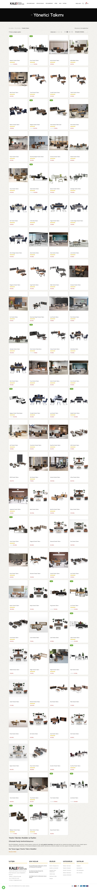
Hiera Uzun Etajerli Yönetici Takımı (37, 317)
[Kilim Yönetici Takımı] (18, 367)
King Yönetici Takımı (54, 605)
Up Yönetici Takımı (74, 797)
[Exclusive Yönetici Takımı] (78, 271)
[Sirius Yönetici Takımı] (18, 175)
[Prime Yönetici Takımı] (18, 720)
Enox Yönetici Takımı (34, 60)
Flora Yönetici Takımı (74, 317)
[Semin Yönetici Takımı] (58, 367)
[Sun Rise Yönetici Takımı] (78, 752)
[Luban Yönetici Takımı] (78, 624)
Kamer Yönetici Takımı (14, 605)
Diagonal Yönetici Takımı (35, 541)
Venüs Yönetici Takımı (14, 156)
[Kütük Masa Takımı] (78, 335)
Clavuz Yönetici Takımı (54, 349)
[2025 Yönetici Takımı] (18, 464)
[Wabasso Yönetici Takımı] (18, 816)
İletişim (51, 878)
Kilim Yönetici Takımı (14, 381)
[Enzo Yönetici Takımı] (18, 560)
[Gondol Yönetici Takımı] (58, 79)
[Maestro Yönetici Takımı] (18, 47)
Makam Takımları (67, 865)
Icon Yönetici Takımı (74, 573)
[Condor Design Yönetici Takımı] (78, 207)
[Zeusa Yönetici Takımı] (58, 816)
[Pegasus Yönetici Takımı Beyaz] (18, 400)
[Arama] (83, 3)
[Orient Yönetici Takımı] (18, 688)
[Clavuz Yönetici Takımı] (58, 335)
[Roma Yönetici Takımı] (58, 47)
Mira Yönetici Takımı (74, 124)
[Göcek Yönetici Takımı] (58, 560)
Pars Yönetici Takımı (54, 701)
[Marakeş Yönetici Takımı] (18, 335)
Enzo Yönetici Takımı (14, 573)
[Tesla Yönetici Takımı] (38, 175)
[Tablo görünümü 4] (67, 32)
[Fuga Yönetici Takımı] (38, 271)
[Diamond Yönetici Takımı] (58, 528)
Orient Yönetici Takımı (14, 701)
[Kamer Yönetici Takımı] (18, 592)
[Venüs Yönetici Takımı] (18, 143)
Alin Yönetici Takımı (34, 477)
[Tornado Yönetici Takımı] (38, 400)
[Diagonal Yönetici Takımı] (38, 528)
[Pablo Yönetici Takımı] (58, 271)
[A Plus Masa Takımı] (38, 207)
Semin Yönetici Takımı (54, 381)
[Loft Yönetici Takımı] (18, 432)
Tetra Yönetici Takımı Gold (55, 124)
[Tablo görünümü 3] (65, 32)
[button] (3, 887)
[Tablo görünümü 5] (69, 32)
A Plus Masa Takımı (34, 220)
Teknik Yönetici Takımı (75, 92)
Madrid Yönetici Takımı (14, 669)
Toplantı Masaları (67, 868)
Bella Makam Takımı (74, 60)
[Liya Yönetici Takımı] (58, 303)
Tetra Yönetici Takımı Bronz (35, 349)
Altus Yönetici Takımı (54, 252)
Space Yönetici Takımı (14, 765)
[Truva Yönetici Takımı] (38, 367)
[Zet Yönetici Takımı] (18, 207)
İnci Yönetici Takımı (14, 317)
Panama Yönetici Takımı (35, 701)
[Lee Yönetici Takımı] (58, 400)
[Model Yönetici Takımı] (78, 400)
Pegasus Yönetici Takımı (35, 124)
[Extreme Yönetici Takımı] (58, 143)
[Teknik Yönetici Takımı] (78, 79)
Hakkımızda (52, 873)
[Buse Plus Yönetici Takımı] (58, 432)
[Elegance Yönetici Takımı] (18, 271)
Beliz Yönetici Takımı (14, 92)
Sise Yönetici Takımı (54, 733)
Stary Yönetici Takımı (34, 765)
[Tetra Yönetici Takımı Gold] (58, 111)
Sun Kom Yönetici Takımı (55, 765)
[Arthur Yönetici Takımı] (78, 464)
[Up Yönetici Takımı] (78, 784)
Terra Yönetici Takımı (14, 797)
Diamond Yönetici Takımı (55, 541)
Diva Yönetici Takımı (74, 541)
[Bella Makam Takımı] (78, 47)
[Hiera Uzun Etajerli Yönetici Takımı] (38, 303)
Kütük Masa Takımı (74, 349)
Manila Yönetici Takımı (75, 156)
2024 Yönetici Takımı (74, 445)
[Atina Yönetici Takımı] (38, 239)
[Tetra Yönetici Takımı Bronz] (38, 335)
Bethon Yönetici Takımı (14, 124)
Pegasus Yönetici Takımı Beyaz (16, 413)
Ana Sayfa (11, 28)
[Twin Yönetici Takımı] (58, 784)
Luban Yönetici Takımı (74, 637)
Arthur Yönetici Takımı (75, 477)
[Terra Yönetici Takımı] (18, 784)
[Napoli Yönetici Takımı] (58, 656)
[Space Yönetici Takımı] (18, 752)
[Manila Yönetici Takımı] (78, 143)
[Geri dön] (31, 15)
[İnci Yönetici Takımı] (18, 303)
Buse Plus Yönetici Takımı (55, 445)
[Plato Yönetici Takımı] (78, 688)
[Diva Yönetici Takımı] (78, 528)
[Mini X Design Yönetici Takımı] (18, 239)
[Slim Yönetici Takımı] (78, 720)
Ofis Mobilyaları (80, 870)
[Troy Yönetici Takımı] (38, 784)
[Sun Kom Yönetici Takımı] (58, 752)
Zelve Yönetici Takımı (34, 830)
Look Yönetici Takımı (54, 637)
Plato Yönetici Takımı (74, 701)
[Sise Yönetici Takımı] (58, 720)
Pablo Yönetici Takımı (54, 285)
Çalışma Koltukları (67, 874)
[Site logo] (17, 3)
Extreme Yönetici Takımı (55, 156)
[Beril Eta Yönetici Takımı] (58, 496)
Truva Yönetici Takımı (34, 381)
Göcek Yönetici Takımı (54, 573)
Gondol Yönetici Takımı (55, 92)
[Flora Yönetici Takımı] (78, 303)
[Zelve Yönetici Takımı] (38, 816)
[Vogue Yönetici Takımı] (58, 207)
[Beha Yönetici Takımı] (38, 496)
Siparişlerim (79, 868)
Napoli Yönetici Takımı (54, 669)
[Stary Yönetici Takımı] (38, 752)
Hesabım (79, 865)
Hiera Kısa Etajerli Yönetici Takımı (37, 156)
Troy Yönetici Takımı (34, 797)
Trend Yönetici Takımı (34, 92)
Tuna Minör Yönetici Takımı (35, 445)
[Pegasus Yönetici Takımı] (38, 111)
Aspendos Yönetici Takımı (15, 509)
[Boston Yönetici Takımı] (58, 175)
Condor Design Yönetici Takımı (76, 220)
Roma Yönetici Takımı (54, 60)
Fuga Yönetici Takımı (34, 285)
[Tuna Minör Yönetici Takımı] (38, 432)
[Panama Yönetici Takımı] (38, 688)
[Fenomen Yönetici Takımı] (38, 560)
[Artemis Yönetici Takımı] (58, 464)
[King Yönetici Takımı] (58, 592)
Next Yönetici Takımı (74, 669)
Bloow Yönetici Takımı (74, 509)
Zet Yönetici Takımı (14, 220)
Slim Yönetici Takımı (74, 733)
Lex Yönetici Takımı (74, 605)
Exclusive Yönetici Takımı (75, 285)
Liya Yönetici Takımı (54, 317)
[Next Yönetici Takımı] (78, 656)
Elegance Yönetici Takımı (15, 285)
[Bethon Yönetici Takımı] (18, 111)
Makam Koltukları (67, 872)
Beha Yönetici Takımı (34, 509)
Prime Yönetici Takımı (14, 733)
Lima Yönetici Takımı (74, 252)
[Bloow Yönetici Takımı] (78, 496)
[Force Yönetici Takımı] (78, 367)
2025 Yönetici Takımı (14, 477)
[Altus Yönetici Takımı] (58, 239)
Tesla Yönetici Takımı (34, 188)
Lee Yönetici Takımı (54, 413)
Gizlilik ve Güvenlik (54, 868)
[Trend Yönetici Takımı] (38, 79)
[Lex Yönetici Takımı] (78, 592)
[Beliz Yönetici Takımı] (18, 79)
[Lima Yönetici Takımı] (78, 239)
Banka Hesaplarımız (54, 865)
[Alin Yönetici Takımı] (38, 464)
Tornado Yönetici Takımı (35, 413)
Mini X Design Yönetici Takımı (16, 252)
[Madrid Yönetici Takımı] (18, 656)
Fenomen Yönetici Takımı (35, 573)
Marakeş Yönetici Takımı (15, 349)
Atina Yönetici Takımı (34, 252)
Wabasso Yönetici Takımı (15, 830)
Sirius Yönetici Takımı (14, 188)
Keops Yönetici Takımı (34, 605)
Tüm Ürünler (18, 28)
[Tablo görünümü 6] (72, 32)
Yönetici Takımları (67, 870)
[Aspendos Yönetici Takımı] (18, 496)
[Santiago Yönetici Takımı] (78, 175)
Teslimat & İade (53, 876)
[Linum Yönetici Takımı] (38, 624)
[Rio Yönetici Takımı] (38, 720)
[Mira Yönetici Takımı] (78, 111)
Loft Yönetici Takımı (14, 445)
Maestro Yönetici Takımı (15, 60)
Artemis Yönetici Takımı (55, 477)
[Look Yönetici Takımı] (58, 624)
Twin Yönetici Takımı (54, 797)
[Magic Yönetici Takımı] (38, 656)
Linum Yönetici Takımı (34, 637)
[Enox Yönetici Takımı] (38, 47)
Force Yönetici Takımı (74, 381)
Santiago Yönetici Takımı (75, 188)
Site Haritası (79, 872)
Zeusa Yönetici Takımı (54, 830)
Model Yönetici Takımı (74, 413)
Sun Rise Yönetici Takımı (75, 765)
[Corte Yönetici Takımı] (18, 528)
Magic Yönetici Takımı (34, 669)
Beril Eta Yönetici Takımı (55, 509)
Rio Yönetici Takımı (34, 733)
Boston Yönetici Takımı (55, 188)
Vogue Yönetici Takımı (54, 220)
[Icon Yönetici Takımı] (78, 560)
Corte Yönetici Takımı (14, 541)
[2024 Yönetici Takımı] (78, 432)
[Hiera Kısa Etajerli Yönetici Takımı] (38, 143)
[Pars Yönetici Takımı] (58, 688)
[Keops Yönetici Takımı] (38, 592)
